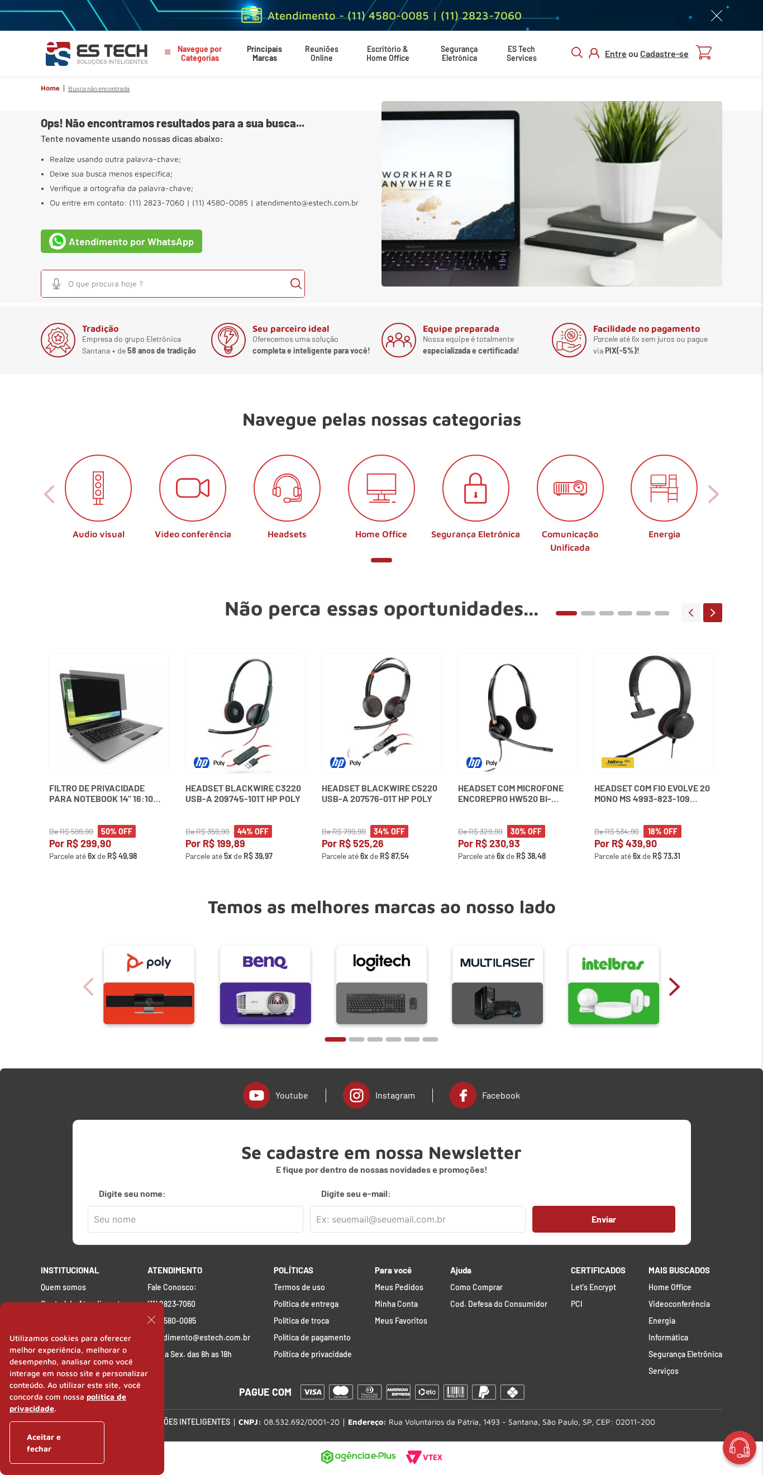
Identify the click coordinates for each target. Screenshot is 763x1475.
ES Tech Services (522, 53)
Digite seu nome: (132, 1193)
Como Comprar (476, 1287)
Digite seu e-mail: (356, 1193)
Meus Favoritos (401, 1320)
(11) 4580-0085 (171, 1320)
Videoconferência (679, 1304)
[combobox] (173, 284)
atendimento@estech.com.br (307, 202)
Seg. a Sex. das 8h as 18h (189, 1354)
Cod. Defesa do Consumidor (498, 1304)
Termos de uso (299, 1287)
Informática (668, 1337)
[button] (56, 284)
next (712, 612)
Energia (661, 1320)
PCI (577, 1304)
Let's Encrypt (593, 1287)
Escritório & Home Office (387, 53)
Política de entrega (306, 1304)
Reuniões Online (321, 53)
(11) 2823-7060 (171, 1304)
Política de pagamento (312, 1337)
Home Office (670, 1287)
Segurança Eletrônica (459, 53)
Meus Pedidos (399, 1287)
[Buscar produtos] (296, 283)
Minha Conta (396, 1304)
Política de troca (301, 1320)
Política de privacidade (313, 1354)
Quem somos (63, 1287)
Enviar (604, 1219)
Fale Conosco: (172, 1287)
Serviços (663, 1371)
